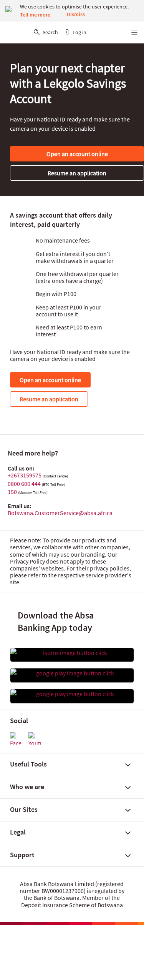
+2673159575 (24, 475)
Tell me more (35, 14)
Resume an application (77, 173)
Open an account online (77, 154)
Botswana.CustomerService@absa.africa (60, 513)
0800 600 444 (24, 483)
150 (12, 491)
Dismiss (76, 14)
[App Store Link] (71, 652)
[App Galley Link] (71, 693)
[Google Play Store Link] (71, 673)
